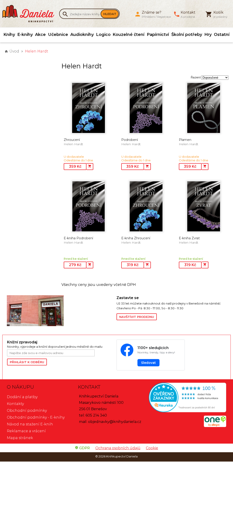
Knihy (9, 34)
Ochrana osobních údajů (117, 448)
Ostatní (222, 34)
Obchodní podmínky (27, 410)
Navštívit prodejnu (136, 317)
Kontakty (15, 404)
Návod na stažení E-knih (30, 424)
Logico (103, 34)
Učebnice (58, 34)
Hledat (109, 14)
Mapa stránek (20, 438)
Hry (208, 34)
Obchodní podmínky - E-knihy (36, 417)
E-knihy (25, 34)
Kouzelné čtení (128, 34)
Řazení (196, 77)
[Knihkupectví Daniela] (30, 14)
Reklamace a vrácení (26, 431)
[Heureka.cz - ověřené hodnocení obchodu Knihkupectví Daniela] (187, 398)
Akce (40, 34)
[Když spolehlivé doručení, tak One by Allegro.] (215, 425)
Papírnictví (158, 34)
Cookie (152, 448)
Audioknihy (82, 34)
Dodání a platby (22, 397)
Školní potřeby (186, 34)
